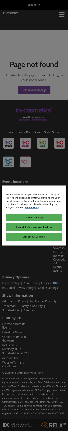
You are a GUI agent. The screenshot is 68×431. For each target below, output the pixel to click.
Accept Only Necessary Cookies (34, 227)
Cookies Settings (34, 217)
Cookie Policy (32, 207)
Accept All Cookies (34, 236)
